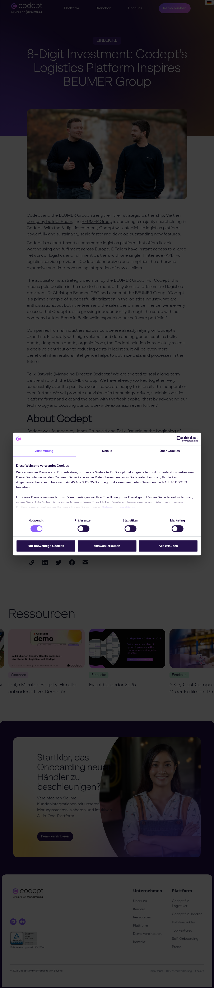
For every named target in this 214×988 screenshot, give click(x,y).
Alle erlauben (168, 546)
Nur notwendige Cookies (46, 546)
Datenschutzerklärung (119, 507)
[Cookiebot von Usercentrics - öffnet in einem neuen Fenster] (179, 439)
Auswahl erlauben (107, 546)
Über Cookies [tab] (170, 451)
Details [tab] (107, 451)
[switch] (83, 528)
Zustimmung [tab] (44, 451)
